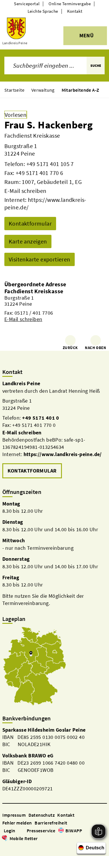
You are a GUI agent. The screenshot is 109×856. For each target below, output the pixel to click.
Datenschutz (41, 815)
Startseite (14, 90)
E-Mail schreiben (25, 190)
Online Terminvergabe (70, 3)
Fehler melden (17, 823)
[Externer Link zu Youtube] (19, 846)
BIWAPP (73, 830)
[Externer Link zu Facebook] (5, 846)
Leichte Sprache (43, 11)
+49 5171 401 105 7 (50, 163)
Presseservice (41, 830)
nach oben (95, 347)
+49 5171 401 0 (40, 417)
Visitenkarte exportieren (39, 259)
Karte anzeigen (28, 241)
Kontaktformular (30, 223)
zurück (70, 347)
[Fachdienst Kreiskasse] (54, 305)
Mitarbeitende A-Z (80, 90)
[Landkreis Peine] (54, 430)
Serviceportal (27, 3)
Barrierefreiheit (51, 823)
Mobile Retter (24, 838)
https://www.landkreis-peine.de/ (63, 454)
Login (9, 830)
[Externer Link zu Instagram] (12, 846)
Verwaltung (43, 90)
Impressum (14, 815)
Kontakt (75, 11)
